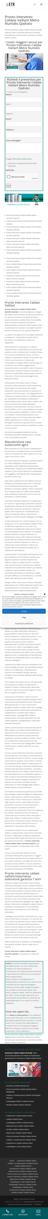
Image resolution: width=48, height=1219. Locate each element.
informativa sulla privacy (22, 159)
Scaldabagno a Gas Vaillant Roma (18, 1146)
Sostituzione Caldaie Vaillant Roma (19, 1116)
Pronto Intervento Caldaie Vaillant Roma (22, 1177)
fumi (24, 1020)
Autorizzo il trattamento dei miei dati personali (22, 164)
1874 (22, 974)
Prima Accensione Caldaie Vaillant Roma (21, 1136)
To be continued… (22, 1031)
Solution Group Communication (20, 1204)
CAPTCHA (10, 170)
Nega (24, 617)
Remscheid (33, 966)
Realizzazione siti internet (33, 1202)
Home (11, 1161)
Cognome (9, 113)
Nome (8, 104)
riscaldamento (25, 979)
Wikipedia (38, 1007)
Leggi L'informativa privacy (24, 1199)
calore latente (31, 1023)
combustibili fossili (13, 1000)
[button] (45, 594)
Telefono (10, 130)
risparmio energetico (28, 985)
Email (9, 119)
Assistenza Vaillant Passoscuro (17, 1086)
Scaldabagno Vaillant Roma (22, 1187)
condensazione (35, 1018)
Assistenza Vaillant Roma (26, 1161)
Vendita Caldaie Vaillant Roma (17, 1129)
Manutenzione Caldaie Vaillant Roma (20, 1126)
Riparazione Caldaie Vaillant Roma (19, 1133)
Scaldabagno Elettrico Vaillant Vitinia (20, 1101)
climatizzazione (11, 982)
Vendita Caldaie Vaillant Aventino (18, 1105)
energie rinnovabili (32, 987)
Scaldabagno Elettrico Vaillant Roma (19, 1123)
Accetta (24, 611)
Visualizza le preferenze (24, 623)
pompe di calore (18, 992)
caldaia (35, 1015)
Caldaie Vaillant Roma (14, 1119)
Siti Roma (37, 1204)
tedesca (26, 963)
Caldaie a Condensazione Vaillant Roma (21, 1140)
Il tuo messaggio (13, 140)
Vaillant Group (14, 966)
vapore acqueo (14, 1020)
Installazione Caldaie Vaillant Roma (19, 1143)
